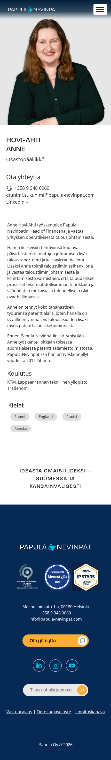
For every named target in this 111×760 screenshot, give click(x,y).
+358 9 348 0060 (31, 188)
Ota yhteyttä (43, 640)
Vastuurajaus (19, 712)
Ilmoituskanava (90, 712)
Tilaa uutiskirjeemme (51, 690)
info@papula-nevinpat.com (55, 619)
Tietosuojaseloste (54, 712)
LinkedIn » (17, 201)
